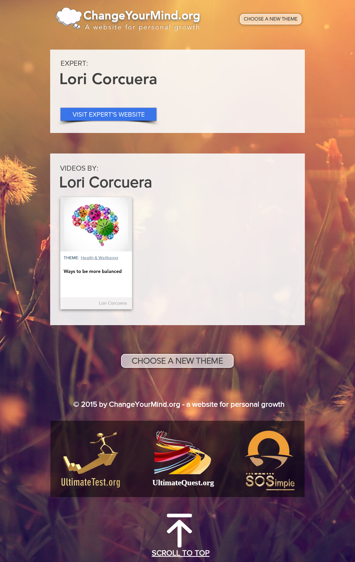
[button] (108, 114)
